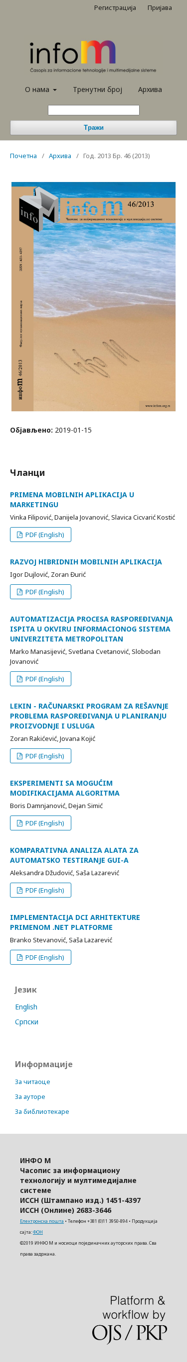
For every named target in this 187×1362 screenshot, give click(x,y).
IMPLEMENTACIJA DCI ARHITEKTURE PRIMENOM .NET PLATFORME (75, 922)
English (26, 1006)
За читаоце (32, 1081)
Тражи (94, 127)
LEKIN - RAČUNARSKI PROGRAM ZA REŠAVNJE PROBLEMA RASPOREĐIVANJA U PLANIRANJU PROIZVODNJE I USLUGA (89, 715)
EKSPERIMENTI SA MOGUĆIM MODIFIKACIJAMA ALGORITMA (65, 788)
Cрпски (26, 1021)
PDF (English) (44, 534)
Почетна (23, 155)
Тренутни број (97, 89)
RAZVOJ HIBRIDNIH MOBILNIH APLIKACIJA (86, 561)
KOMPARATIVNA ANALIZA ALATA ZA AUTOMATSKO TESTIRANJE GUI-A (74, 855)
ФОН (38, 1232)
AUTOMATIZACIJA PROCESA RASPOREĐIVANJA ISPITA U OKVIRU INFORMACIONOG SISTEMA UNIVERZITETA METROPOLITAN (91, 628)
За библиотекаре (42, 1111)
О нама (38, 89)
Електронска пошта (42, 1221)
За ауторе (30, 1096)
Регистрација (115, 7)
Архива (150, 89)
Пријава (160, 7)
